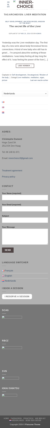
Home (6, 418)
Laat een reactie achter (39, 80)
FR (8, 2)
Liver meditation (23, 77)
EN (8, 7)
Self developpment (14, 21)
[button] (3, 4)
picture (4, 80)
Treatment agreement (12, 170)
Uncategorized (30, 21)
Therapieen (16, 418)
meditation (35, 77)
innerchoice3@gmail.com (21, 158)
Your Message (8, 227)
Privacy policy (8, 177)
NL (8, 5)
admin (38, 33)
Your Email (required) (11, 204)
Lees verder (25, 66)
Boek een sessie (33, 420)
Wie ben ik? (40, 418)
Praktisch (28, 418)
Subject (5, 216)
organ (42, 77)
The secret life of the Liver (25, 26)
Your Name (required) (11, 193)
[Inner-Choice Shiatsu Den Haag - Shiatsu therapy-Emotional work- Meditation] (25, 4)
